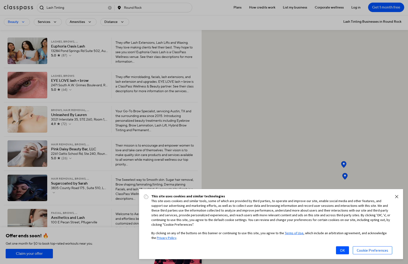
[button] (396, 196)
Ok (342, 250)
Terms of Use (294, 233)
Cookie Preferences (372, 250)
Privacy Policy (166, 238)
